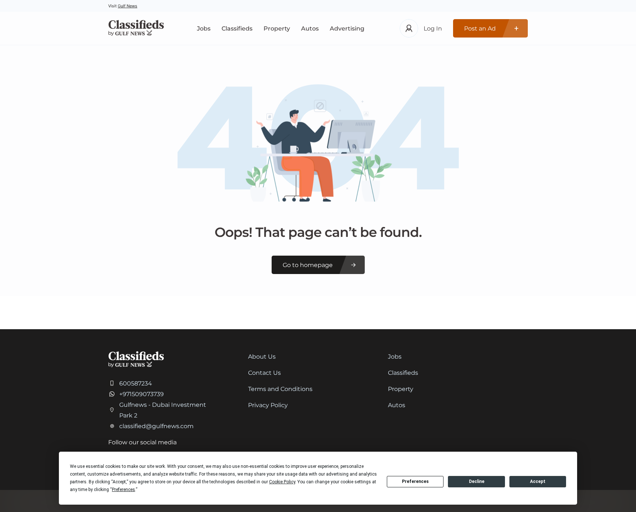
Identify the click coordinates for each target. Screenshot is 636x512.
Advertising (347, 28)
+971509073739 (141, 394)
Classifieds (237, 28)
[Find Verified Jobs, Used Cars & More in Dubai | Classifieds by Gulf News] (136, 28)
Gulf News (127, 5)
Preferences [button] (123, 489)
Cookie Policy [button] (282, 481)
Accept (537, 481)
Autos (310, 28)
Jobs (204, 28)
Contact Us (264, 372)
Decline (476, 481)
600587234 (135, 383)
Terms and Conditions (280, 388)
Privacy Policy (268, 405)
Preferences (415, 481)
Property (277, 28)
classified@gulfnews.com (156, 426)
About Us (262, 356)
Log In (433, 28)
